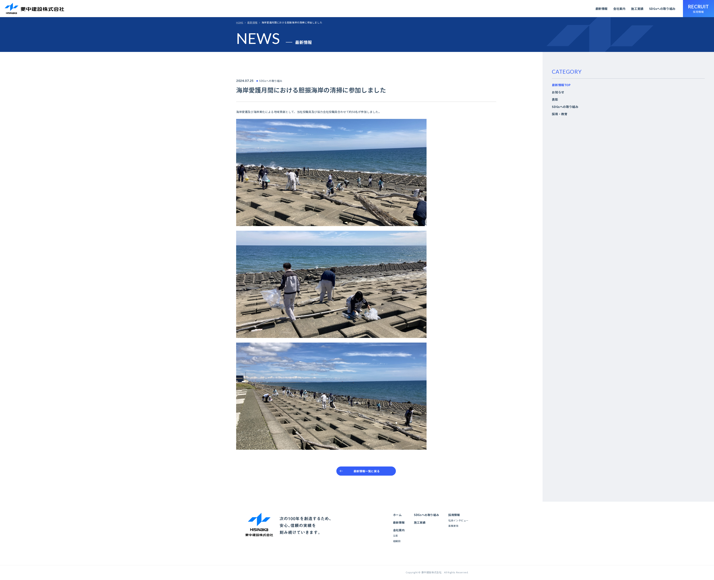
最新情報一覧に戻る (367, 471)
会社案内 (619, 9)
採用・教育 (559, 114)
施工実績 (637, 9)
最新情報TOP (561, 85)
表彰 (555, 99)
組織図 (397, 541)
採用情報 (454, 515)
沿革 (395, 535)
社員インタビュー (458, 520)
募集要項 (453, 526)
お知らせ (558, 92)
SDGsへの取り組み (662, 9)
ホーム (397, 515)
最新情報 (601, 9)
